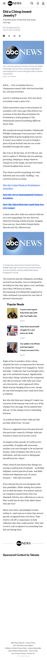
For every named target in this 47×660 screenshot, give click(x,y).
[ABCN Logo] (14, 3)
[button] (4, 3)
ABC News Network (18, 643)
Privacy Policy (30, 643)
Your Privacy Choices (19, 653)
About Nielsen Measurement (18, 651)
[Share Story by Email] (14, 36)
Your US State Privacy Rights (23, 646)
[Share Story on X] (9, 36)
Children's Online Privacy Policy (16, 648)
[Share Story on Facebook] (4, 36)
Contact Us (30, 653)
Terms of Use (33, 651)
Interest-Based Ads (34, 648)
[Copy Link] (20, 36)
